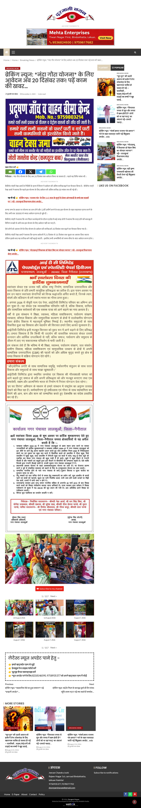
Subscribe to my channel (51, 588)
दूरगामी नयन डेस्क (12, 94)
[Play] (49, 559)
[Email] (10, 171)
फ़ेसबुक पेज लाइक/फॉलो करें (24, 668)
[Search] (135, 52)
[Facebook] (20, 171)
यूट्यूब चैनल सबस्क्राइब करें (24, 671)
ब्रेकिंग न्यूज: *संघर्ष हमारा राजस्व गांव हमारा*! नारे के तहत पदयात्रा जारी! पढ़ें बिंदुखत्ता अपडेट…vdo (81, 737)
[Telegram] (41, 171)
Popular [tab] (119, 67)
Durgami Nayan (73, 799)
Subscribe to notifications (106, 772)
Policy (42, 794)
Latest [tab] (104, 67)
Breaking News (12, 68)
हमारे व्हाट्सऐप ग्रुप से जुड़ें (23, 664)
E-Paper (16, 794)
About (24, 794)
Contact (33, 794)
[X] (30, 171)
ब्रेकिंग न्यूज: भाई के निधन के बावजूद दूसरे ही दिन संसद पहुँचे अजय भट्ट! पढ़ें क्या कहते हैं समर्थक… (73, 688)
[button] (53, 596)
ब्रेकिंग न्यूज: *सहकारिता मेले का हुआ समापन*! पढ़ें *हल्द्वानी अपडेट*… (24, 688)
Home (7, 794)
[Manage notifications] (134, 802)
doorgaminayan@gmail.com (62, 787)
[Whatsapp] (51, 171)
